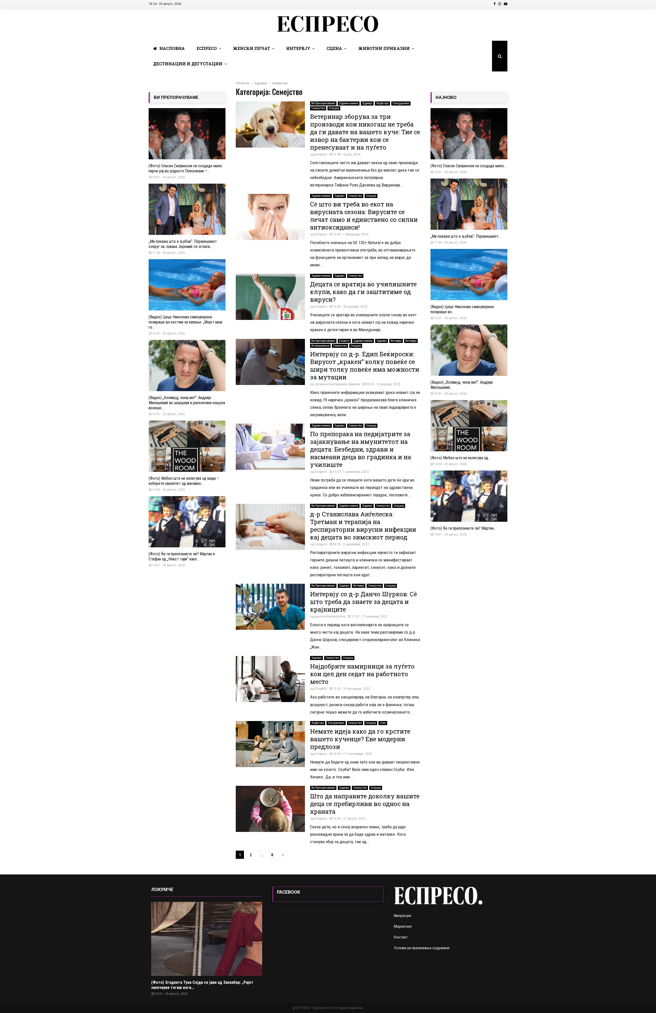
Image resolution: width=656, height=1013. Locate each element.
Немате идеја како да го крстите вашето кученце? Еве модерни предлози (360, 739)
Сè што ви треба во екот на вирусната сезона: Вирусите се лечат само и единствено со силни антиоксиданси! (364, 215)
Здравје (367, 103)
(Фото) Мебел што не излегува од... (460, 457)
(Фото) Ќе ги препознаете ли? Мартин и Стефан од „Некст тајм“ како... (182, 556)
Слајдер (334, 108)
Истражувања (320, 345)
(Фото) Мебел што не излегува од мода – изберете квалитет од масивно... (184, 481)
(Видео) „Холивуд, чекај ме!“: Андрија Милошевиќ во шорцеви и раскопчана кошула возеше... (187, 402)
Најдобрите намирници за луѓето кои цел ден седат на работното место (362, 674)
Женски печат (251, 48)
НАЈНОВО (446, 97)
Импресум (402, 916)
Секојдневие (401, 103)
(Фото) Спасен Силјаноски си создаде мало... (468, 165)
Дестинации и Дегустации (187, 63)
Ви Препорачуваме (323, 103)
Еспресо (207, 48)
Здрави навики (348, 103)
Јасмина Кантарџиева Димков (337, 384)
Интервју (298, 48)
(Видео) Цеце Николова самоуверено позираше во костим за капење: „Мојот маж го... (185, 322)
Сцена (334, 48)
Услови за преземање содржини (421, 948)
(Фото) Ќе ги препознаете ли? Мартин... (463, 528)
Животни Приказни (384, 48)
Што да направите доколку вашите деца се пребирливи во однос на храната (364, 804)
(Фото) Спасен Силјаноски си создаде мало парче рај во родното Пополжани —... (185, 168)
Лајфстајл (382, 103)
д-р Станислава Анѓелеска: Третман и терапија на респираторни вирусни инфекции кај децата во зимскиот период (363, 525)
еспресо (321, 154)
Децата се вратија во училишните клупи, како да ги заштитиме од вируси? (363, 292)
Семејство (318, 108)
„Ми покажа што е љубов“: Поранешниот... (465, 236)
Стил (383, 723)
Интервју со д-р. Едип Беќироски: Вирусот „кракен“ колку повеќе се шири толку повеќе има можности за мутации (364, 365)
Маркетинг (403, 926)
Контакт (401, 937)
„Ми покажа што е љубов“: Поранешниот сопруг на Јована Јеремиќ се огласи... (183, 244)
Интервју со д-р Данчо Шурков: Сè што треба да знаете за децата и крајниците (363, 601)
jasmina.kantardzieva (330, 616)
